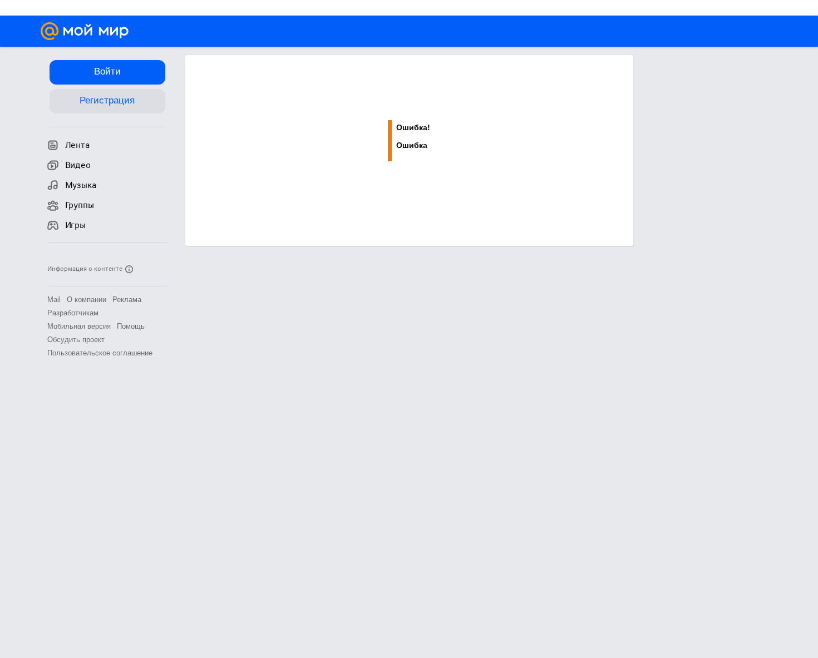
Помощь (131, 326)
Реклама (126, 299)
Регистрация (107, 100)
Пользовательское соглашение (99, 353)
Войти (107, 71)
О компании (86, 299)
